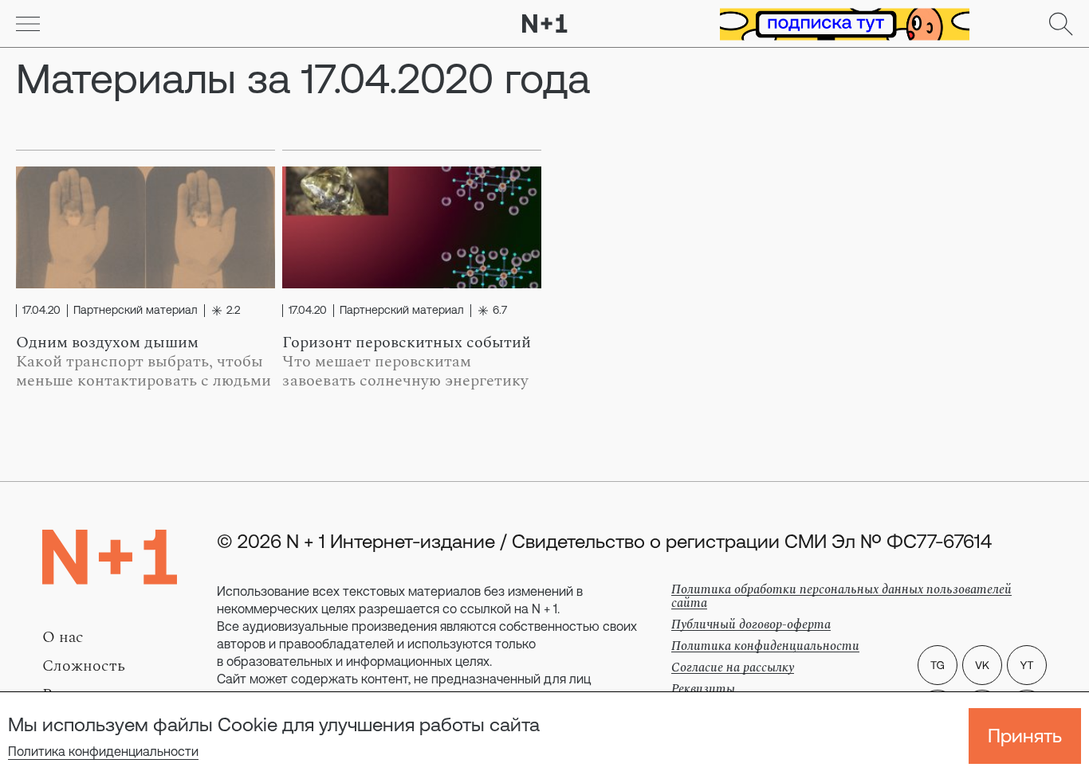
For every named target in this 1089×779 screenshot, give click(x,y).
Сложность (83, 666)
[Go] (28, 24)
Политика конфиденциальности (103, 751)
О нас (63, 637)
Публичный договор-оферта (751, 624)
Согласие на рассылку (732, 667)
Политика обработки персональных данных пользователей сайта (841, 596)
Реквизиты (703, 689)
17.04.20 (41, 310)
